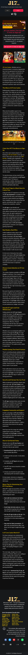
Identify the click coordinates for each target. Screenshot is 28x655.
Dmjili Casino (15, 617)
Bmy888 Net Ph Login (6, 616)
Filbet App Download (17, 621)
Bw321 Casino (15, 615)
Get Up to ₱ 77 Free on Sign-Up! (14, 46)
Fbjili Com (4, 625)
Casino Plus (5, 622)
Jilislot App (5, 618)
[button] (4, 57)
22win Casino (15, 624)
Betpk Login (15, 614)
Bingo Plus (5, 624)
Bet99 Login (15, 623)
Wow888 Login (6, 621)
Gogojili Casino (6, 614)
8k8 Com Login (16, 618)
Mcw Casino (15, 620)
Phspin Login (5, 619)
